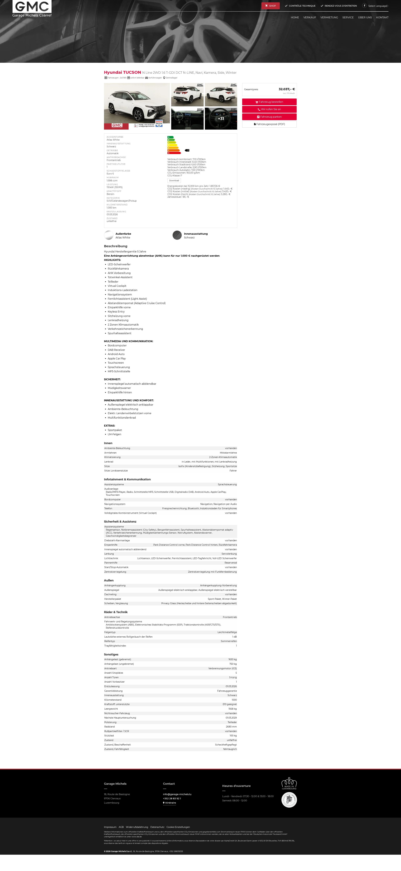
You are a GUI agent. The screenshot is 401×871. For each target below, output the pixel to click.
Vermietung (329, 17)
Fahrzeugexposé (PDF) (270, 124)
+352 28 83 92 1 (172, 798)
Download (174, 180)
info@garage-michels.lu (177, 794)
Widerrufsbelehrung (137, 827)
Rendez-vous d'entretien (341, 5)
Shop (272, 5)
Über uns (365, 17)
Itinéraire (170, 802)
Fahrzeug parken (271, 116)
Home (295, 17)
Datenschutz (157, 827)
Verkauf (309, 17)
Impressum (110, 827)
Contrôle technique (302, 5)
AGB (121, 827)
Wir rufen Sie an (271, 109)
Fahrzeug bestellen (271, 101)
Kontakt (382, 17)
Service (348, 17)
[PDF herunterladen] (200, 145)
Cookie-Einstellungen (178, 827)
